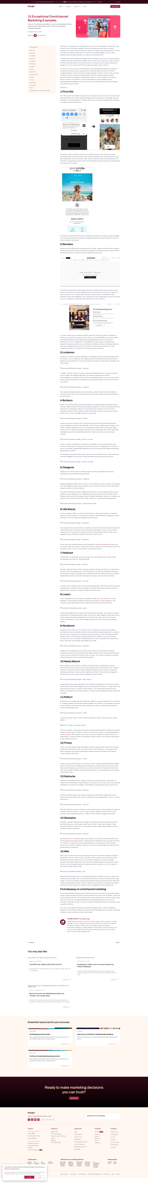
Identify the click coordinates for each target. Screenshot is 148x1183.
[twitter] (29, 1119)
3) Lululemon (32, 55)
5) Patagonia (32, 61)
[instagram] (32, 1119)
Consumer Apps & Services (58, 1136)
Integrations (77, 1139)
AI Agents (30, 1147)
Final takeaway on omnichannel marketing (39, 90)
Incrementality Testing (34, 1136)
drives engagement (75, 77)
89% (101, 58)
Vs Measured (114, 1132)
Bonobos (62, 248)
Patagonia (63, 471)
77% (78, 897)
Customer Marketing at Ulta (103, 544)
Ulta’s (97, 513)
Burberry (63, 404)
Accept (29, 1177)
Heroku (89, 337)
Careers (97, 1131)
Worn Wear (74, 484)
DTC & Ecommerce (56, 1134)
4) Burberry (32, 58)
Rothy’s (62, 701)
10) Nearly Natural (33, 74)
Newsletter (77, 1149)
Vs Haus (113, 1137)
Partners (97, 1136)
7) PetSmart (32, 66)
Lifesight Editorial (41, 35)
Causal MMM (31, 1133)
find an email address (88, 79)
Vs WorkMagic (114, 1144)
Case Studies (78, 1134)
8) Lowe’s (31, 69)
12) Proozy (31, 79)
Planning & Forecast (33, 1143)
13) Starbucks (32, 82)
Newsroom (97, 1138)
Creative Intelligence (33, 1149)
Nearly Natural (75, 665)
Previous (31, 942)
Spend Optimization (33, 1145)
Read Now (64, 1)
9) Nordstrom (32, 71)
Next (117, 942)
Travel (53, 1138)
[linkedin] (38, 1119)
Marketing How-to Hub (80, 1146)
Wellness (53, 1140)
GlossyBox (63, 822)
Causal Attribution (32, 1138)
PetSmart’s (74, 586)
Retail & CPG (54, 1131)
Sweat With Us (84, 356)
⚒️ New (71, 1)
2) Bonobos (32, 53)
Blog (36, 1)
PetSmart (63, 557)
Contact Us (98, 1142)
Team (96, 1140)
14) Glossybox (32, 85)
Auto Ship (94, 573)
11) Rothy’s (31, 77)
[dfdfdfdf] (50, 969)
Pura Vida (63, 96)
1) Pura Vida (32, 50)
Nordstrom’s (63, 630)
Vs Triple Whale (115, 1142)
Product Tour (78, 1137)
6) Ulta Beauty (32, 63)
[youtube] (35, 1119)
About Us (97, 1134)
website (69, 444)
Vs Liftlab (113, 1147)
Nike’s (62, 855)
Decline (40, 1177)
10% (81, 65)
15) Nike (31, 87)
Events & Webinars (79, 1144)
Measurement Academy (80, 1141)
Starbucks (63, 780)
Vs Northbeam (114, 1134)
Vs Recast (113, 1139)
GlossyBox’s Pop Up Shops (71, 838)
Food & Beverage (56, 1142)
